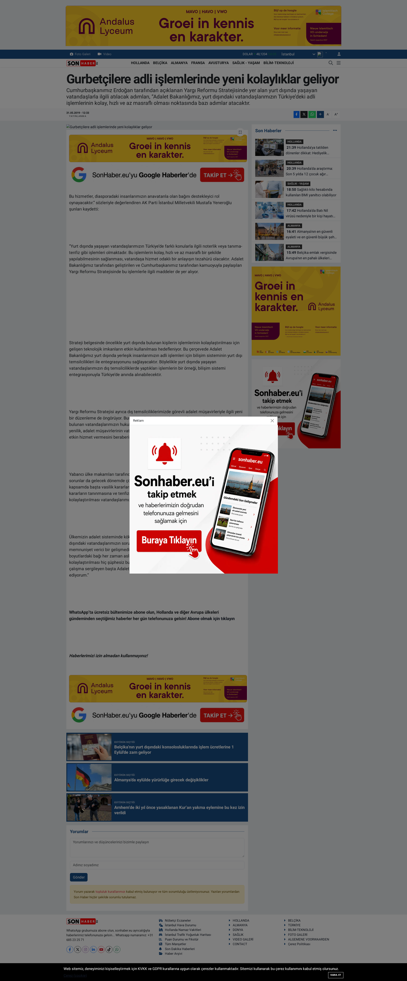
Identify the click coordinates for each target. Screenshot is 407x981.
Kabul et (335, 975)
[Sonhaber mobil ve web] (204, 499)
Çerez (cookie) (75, 975)
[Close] (272, 420)
